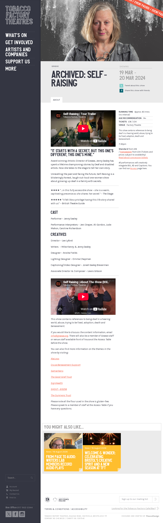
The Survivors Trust (61, 395)
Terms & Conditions (57, 509)
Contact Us (14, 494)
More (11, 68)
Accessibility (79, 509)
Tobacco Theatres (19, 15)
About (56, 100)
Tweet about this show (135, 85)
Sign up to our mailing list (135, 499)
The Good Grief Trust (61, 376)
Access (133, 168)
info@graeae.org (59, 335)
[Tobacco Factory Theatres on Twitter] (9, 514)
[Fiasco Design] (152, 516)
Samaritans (57, 370)
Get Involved (19, 42)
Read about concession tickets (133, 157)
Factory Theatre (134, 125)
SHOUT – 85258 (59, 389)
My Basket (14, 490)
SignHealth (57, 383)
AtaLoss (55, 358)
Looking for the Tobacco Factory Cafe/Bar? (134, 508)
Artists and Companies (18, 52)
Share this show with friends (135, 90)
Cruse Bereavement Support (65, 364)
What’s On (16, 35)
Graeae (55, 66)
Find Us (13, 497)
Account (13, 486)
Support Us (18, 61)
